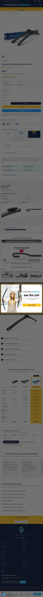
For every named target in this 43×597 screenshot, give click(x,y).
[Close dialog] (41, 286)
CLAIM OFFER (31, 305)
